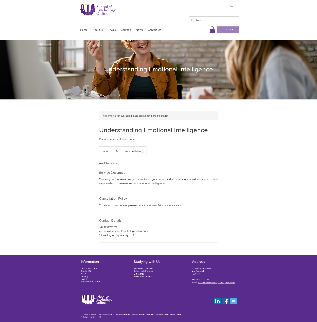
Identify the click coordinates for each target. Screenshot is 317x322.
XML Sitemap (177, 314)
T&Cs (83, 273)
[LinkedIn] (217, 301)
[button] (212, 29)
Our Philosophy (89, 268)
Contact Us (86, 271)
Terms (168, 314)
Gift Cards (139, 273)
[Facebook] (225, 301)
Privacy (84, 276)
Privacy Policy (160, 314)
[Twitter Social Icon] (233, 301)
